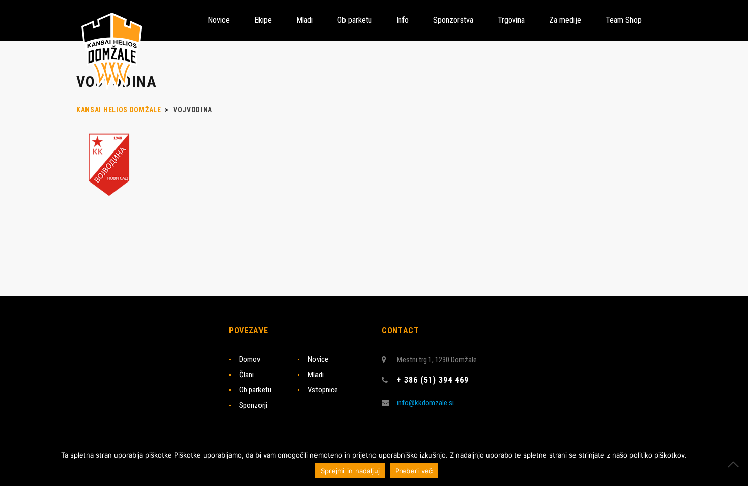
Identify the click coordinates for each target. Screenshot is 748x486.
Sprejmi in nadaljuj (350, 471)
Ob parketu (255, 389)
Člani (246, 374)
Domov (249, 359)
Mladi (316, 374)
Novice (318, 359)
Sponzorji (253, 405)
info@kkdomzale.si (425, 402)
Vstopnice (323, 389)
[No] (735, 464)
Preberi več (414, 471)
